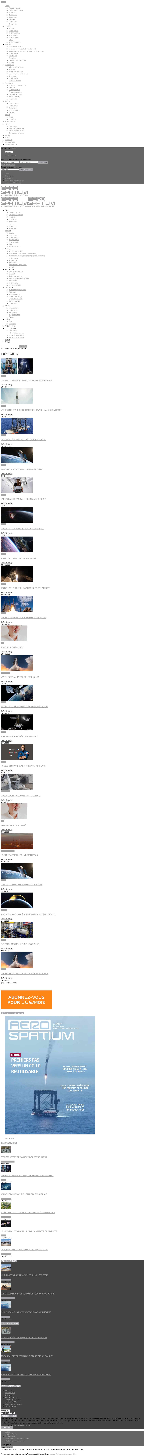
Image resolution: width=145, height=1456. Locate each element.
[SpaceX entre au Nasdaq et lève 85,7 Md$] (17, 670)
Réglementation (14, 42)
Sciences (12, 19)
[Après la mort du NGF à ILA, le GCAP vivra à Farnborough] (6, 1208)
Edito (2, 643)
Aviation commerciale (16, 67)
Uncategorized (6, 1217)
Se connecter (9, 152)
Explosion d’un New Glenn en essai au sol (20, 944)
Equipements (13, 53)
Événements (13, 126)
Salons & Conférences (16, 128)
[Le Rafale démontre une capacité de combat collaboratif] (6, 1289)
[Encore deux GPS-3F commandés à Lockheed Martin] (17, 700)
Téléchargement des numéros (13, 183)
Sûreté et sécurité (15, 81)
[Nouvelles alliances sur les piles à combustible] (6, 1190)
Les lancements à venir (16, 131)
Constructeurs (13, 31)
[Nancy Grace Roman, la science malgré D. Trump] (17, 492)
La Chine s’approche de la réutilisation (19, 855)
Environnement (10, 122)
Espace (7, 6)
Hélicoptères (13, 76)
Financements (13, 38)
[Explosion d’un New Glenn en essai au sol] (17, 937)
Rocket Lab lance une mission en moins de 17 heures (25, 588)
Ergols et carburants (15, 94)
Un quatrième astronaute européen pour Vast (23, 766)
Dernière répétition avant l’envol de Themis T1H (24, 1157)
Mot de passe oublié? (8, 165)
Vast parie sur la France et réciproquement (22, 469)
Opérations (12, 58)
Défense (8, 44)
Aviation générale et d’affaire (19, 74)
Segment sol (13, 22)
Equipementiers (14, 33)
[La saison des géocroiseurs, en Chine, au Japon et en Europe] (6, 1227)
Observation (13, 17)
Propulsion (12, 13)
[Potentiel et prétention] (14, 641)
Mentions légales (9, 176)
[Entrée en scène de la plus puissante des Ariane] (17, 611)
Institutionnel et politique (18, 60)
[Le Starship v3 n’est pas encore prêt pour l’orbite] (17, 967)
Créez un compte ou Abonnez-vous (14, 180)
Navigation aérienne (16, 72)
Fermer (3, 2)
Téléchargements (11, 144)
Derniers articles (9, 1143)
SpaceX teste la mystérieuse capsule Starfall (22, 529)
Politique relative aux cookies (66, 1454)
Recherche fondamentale (17, 85)
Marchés (11, 112)
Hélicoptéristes (14, 35)
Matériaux (12, 87)
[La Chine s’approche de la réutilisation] (17, 848)
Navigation (12, 24)
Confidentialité (9, 178)
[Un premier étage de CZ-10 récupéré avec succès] (17, 433)
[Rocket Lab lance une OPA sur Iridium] (17, 552)
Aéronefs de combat (16, 47)
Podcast (7, 137)
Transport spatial (14, 8)
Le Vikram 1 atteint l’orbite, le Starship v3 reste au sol (27, 380)
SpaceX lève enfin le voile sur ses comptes (21, 796)
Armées (11, 62)
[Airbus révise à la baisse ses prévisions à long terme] (6, 1308)
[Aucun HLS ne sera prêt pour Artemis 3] (17, 730)
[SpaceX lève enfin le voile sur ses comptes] (17, 789)
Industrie (8, 26)
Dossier (7, 135)
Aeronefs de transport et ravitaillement (22, 49)
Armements (13, 56)
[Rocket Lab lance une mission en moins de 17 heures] (17, 581)
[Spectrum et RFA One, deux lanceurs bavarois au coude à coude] (17, 403)
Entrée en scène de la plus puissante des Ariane (23, 618)
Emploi (11, 117)
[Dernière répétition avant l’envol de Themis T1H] (6, 1153)
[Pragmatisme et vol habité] (14, 819)
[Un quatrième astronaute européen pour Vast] (17, 759)
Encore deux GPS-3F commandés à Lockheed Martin (24, 706)
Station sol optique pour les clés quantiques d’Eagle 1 (27, 1356)
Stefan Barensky (6, 385)
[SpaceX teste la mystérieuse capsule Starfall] (17, 522)
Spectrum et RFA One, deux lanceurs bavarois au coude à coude (31, 410)
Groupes (11, 28)
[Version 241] (50, 1134)
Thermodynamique (15, 92)
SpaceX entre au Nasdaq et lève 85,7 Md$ (20, 677)
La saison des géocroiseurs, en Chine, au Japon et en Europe (29, 1231)
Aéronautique (9, 65)
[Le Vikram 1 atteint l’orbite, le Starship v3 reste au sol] (17, 374)
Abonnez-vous (10, 142)
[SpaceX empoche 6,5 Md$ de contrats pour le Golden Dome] (17, 908)
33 (6, 983)
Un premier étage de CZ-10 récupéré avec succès (23, 439)
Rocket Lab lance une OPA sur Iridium (18, 558)
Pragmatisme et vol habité (13, 825)
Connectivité (13, 99)
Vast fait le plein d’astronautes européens (21, 885)
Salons (11, 40)
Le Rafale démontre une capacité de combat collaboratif (28, 1294)
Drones (7, 101)
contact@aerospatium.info (21, 1425)
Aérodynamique (14, 90)
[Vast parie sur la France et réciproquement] (17, 463)
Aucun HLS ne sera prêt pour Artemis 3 (19, 736)
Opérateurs (12, 108)
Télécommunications (16, 10)
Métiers (7, 115)
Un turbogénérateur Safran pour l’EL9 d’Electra (24, 1250)
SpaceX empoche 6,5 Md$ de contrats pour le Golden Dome (28, 914)
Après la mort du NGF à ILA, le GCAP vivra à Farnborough (28, 1212)
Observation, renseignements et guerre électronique (27, 51)
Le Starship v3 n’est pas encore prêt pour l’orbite (24, 974)
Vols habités (13, 15)
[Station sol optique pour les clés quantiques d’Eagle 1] (6, 1352)
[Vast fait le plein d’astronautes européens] (17, 878)
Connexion (8, 140)
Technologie (9, 83)
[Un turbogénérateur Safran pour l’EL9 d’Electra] (6, 1245)
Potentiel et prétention (12, 647)
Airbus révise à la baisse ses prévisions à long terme (26, 1312)
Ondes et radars (14, 97)
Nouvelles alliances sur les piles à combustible (24, 1194)
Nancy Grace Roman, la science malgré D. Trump (23, 499)
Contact (7, 173)
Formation (12, 119)
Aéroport (12, 69)
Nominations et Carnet (16, 133)
